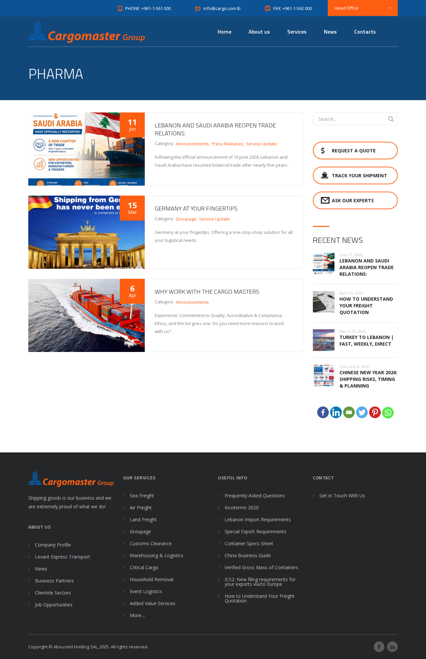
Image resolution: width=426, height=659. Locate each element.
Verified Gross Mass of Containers (261, 567)
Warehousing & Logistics (156, 555)
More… (137, 615)
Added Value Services (152, 603)
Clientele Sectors (53, 592)
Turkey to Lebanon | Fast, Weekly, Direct (366, 340)
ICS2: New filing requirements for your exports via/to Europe (260, 581)
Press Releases (227, 144)
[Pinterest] (375, 412)
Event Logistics (146, 591)
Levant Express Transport (62, 557)
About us (259, 32)
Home (224, 32)
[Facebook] (323, 412)
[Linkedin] (336, 412)
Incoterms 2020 (242, 507)
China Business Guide (248, 555)
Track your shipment (359, 175)
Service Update (261, 144)
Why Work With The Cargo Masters (207, 291)
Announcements (192, 144)
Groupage (186, 219)
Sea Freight (142, 495)
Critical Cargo (144, 567)
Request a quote (354, 150)
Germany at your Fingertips (196, 208)
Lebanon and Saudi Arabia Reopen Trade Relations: (215, 129)
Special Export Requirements (255, 531)
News (330, 32)
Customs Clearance (151, 543)
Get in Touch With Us (342, 495)
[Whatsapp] (388, 412)
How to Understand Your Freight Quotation (366, 305)
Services (297, 32)
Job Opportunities (54, 604)
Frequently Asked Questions (255, 495)
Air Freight (141, 507)
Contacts (365, 32)
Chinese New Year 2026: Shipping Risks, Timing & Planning (368, 379)
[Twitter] (362, 412)
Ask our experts (353, 200)
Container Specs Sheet (249, 543)
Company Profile (53, 545)
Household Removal (151, 579)
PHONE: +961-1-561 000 (148, 8)
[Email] (349, 412)
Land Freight (143, 519)
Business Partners (54, 580)
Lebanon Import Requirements (258, 519)
